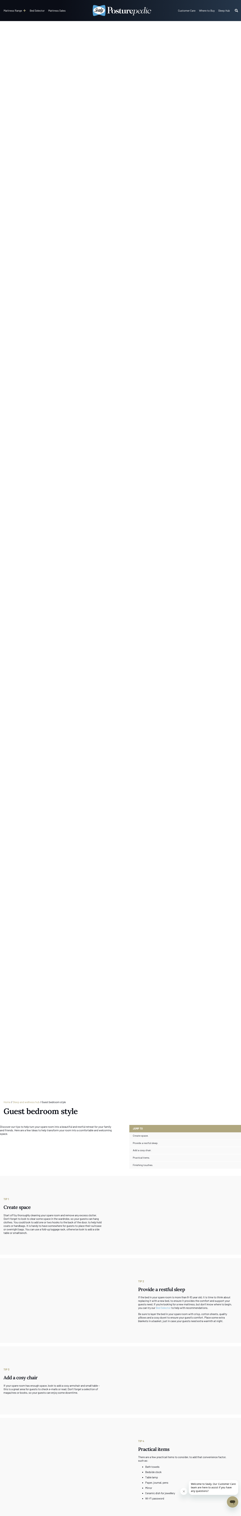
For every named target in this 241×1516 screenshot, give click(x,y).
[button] (15, 10)
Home (7, 1102)
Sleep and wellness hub (26, 1102)
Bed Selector (163, 1307)
